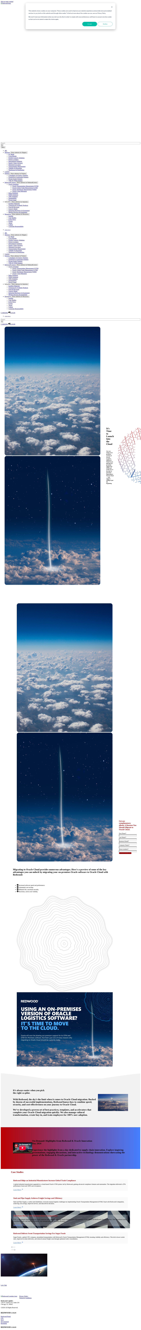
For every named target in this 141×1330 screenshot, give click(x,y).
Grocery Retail (12, 209)
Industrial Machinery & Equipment (19, 210)
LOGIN (12, 313)
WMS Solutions (13, 195)
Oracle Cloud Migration (19, 191)
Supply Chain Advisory (15, 163)
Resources (8, 214)
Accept (89, 24)
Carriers (7, 172)
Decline (105, 24)
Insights (10, 216)
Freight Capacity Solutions (16, 158)
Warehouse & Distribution (16, 170)
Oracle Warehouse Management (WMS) (24, 189)
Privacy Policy (23, 1296)
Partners (7, 173)
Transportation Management (16, 166)
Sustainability (12, 198)
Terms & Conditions (25, 1298)
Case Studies (12, 218)
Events (10, 221)
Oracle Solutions (13, 184)
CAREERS (4, 313)
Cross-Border (12, 156)
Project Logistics (13, 159)
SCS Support (5, 1322)
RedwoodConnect (10, 182)
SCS (2, 1320)
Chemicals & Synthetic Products (18, 205)
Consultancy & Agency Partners (18, 175)
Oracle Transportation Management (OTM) (25, 186)
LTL (2, 1318)
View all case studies (17, 1253)
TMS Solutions (13, 196)
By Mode (11, 154)
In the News (12, 219)
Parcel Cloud (12, 200)
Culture (10, 225)
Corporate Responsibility (16, 226)
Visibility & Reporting (15, 168)
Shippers (7, 152)
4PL (6, 150)
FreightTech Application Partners (18, 177)
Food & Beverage (13, 207)
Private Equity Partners (15, 179)
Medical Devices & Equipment (17, 212)
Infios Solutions (13, 193)
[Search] (2, 145)
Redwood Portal (6, 1316)
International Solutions (15, 161)
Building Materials (14, 204)
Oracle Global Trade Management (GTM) (25, 188)
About (10, 223)
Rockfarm (4, 1323)
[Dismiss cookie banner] (112, 7)
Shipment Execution (14, 165)
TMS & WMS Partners (15, 180)
